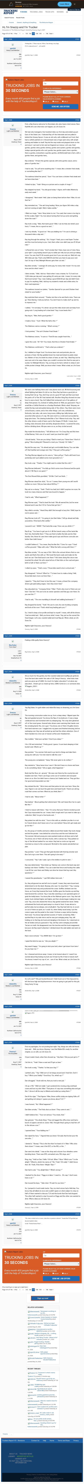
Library (11, 1456)
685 (20, 686)
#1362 (77, 120)
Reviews (60, 12)
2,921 (19, 651)
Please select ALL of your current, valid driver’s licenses (57, 98)
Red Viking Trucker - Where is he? (46, 1337)
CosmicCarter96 (46, 1319)
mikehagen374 (44, 1348)
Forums (23, 12)
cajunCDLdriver (45, 1354)
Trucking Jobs (36, 12)
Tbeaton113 (31, 1376)
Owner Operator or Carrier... (49, 1317)
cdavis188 (40, 1390)
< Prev (15, 33)
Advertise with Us (25, 1456)
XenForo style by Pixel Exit (42, 1477)
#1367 (77, 975)
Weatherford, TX (16, 658)
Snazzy (34, 30)
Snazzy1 (12, 1052)
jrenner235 (40, 1396)
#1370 (77, 1214)
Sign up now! (42, 1298)
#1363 (77, 385)
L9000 (36, 1386)
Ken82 (36, 1335)
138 (37, 33)
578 (20, 1057)
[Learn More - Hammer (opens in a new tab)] (42, 4)
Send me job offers (61, 106)
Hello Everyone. (48, 1358)
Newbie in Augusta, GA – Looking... (46, 1333)
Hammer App (20, 1459)
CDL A (46, 101)
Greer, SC (18, 694)
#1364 (77, 636)
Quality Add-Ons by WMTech (42, 1478)
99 (20, 135)
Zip (44, 80)
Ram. (35, 1420)
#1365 (77, 671)
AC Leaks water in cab (47, 1413)
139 (40, 33)
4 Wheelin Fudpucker (50, 1325)
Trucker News (25, 1454)
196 (47, 33)
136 (30, 33)
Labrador (39, 1339)
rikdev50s (13, 681)
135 (26, 33)
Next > (51, 33)
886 (20, 54)
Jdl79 (36, 1343)
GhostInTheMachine (49, 1360)
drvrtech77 (40, 1408)
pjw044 (13, 48)
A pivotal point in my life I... (45, 1329)
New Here (43, 1346)
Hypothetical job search (44, 1389)
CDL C (66, 101)
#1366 (77, 703)
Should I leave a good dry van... (46, 1378)
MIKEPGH (39, 1331)
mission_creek (44, 1414)
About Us (13, 1454)
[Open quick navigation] (78, 22)
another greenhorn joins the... (46, 1395)
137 (33, 33)
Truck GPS (49, 12)
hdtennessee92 (32, 1315)
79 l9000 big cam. (40, 1384)
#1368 (77, 1006)
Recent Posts (20, 17)
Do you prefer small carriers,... (43, 1419)
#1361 (77, 39)
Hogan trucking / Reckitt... (42, 1342)
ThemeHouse (54, 1480)
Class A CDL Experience (52, 88)
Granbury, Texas (16, 142)
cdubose (39, 1380)
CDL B (56, 101)
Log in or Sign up (74, 9)
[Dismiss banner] (74, 4)
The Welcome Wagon (18, 30)
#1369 (77, 1042)
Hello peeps (44, 1352)
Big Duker (13, 645)
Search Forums (9, 17)
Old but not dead (49, 1323)
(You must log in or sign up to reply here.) (15, 1287)
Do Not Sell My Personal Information (20, 1462)
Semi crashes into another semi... (47, 1407)
